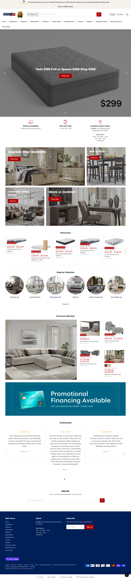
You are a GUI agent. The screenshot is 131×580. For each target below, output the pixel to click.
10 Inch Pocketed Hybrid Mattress (63, 255)
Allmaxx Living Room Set (88, 364)
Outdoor (90, 22)
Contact (20, 565)
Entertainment (69, 22)
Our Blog (32, 567)
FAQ (36, 565)
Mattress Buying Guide (45, 565)
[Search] (99, 14)
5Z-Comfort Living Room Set (89, 341)
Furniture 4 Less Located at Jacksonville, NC (64, 565)
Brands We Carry (116, 22)
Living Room (13, 22)
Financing (26, 565)
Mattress (46, 22)
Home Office (56, 22)
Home (4, 22)
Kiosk (32, 565)
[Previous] (6, 251)
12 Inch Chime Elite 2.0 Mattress (87, 251)
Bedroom (24, 22)
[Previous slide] (5, 73)
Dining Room (34, 22)
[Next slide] (126, 73)
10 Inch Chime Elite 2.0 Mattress (14, 250)
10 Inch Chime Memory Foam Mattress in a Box (40, 259)
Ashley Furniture (11, 253)
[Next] (125, 251)
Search (7, 565)
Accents (80, 22)
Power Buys (6, 27)
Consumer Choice (101, 22)
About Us (13, 565)
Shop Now (65, 76)
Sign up (89, 527)
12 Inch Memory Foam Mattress (112, 255)
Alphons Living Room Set (113, 374)
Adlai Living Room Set (112, 341)
